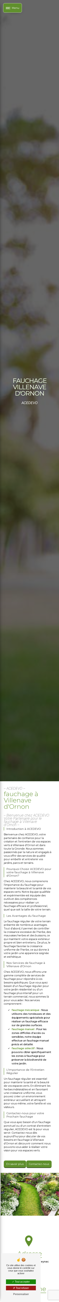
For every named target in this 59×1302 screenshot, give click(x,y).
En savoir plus (15, 1164)
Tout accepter (22, 1281)
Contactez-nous (39, 1164)
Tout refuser (22, 1288)
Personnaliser (21, 1294)
